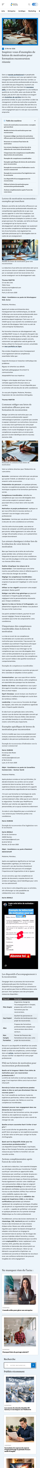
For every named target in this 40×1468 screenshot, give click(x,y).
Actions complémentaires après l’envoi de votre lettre (18, 191)
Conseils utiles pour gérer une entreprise (17, 1310)
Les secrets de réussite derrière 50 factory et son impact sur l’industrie (17, 1408)
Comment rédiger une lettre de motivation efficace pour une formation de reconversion (19, 137)
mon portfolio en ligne (13, 346)
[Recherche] (29, 4)
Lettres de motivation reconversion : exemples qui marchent (20, 126)
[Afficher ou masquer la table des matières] (29, 121)
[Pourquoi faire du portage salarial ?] (20, 1332)
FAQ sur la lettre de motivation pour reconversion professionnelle (16, 185)
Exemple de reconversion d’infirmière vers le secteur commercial (19, 168)
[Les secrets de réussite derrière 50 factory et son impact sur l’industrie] (20, 1389)
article (10, 1053)
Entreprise (6, 1307)
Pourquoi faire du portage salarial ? (16, 1352)
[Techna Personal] (14, 4)
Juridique (7, 1445)
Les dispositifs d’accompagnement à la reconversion (17, 180)
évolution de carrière (13, 97)
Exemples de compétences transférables (17, 158)
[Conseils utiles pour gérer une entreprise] (20, 1290)
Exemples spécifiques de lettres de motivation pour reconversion (19, 163)
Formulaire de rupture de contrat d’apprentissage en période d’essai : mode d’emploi (17, 1449)
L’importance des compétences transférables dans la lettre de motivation (19, 154)
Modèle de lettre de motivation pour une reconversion (17, 131)
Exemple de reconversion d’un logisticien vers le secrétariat (19, 174)
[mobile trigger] (3, 4)
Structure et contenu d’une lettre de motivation (16, 143)
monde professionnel (16, 75)
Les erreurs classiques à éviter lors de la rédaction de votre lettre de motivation (17, 148)
